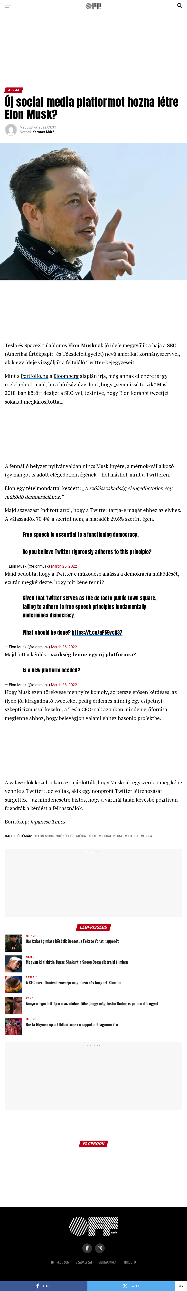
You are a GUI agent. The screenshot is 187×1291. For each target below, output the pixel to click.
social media (111, 836)
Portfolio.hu (34, 376)
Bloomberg (66, 376)
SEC (93, 836)
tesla (147, 836)
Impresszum (60, 1262)
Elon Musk (45, 836)
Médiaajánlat (108, 1262)
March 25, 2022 (64, 566)
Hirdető (130, 1262)
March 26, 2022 (64, 647)
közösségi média (72, 836)
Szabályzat (84, 1262)
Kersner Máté (43, 132)
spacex (132, 836)
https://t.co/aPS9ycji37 (97, 632)
